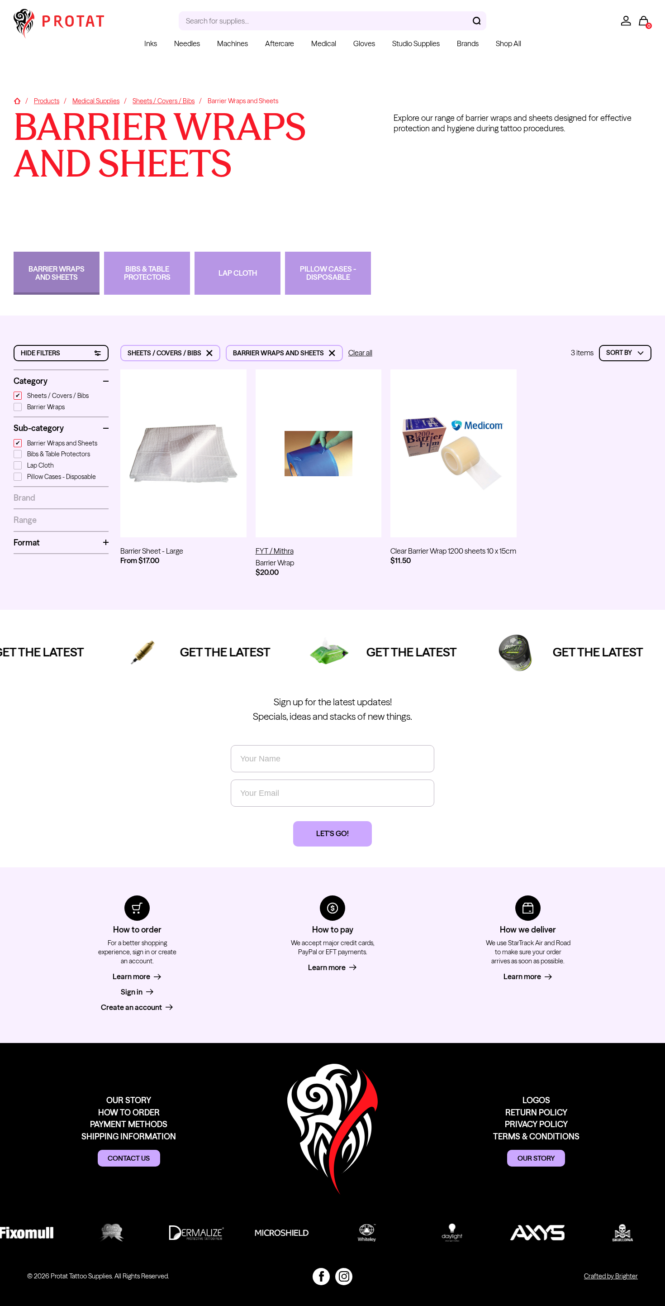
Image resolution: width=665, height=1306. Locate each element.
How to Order (129, 1112)
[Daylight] (445, 1232)
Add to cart (318, 522)
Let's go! (332, 833)
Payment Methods (128, 1124)
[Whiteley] (360, 1232)
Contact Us (129, 1158)
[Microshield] (275, 1232)
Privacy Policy (536, 1124)
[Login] (626, 21)
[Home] (17, 101)
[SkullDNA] (616, 1232)
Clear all (360, 352)
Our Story (128, 1100)
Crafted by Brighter (611, 1276)
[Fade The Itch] (104, 1232)
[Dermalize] (189, 1232)
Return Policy (536, 1112)
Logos (536, 1100)
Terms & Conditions (536, 1136)
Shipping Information (128, 1136)
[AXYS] (530, 1232)
